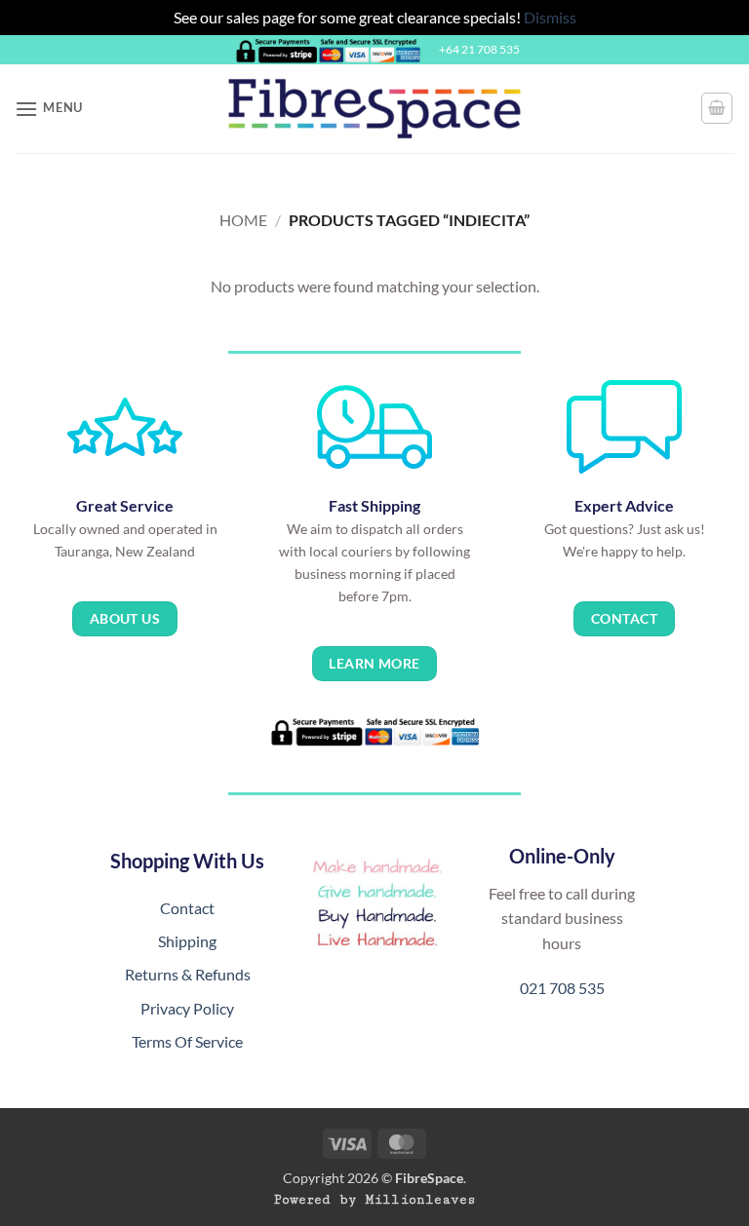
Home (243, 220)
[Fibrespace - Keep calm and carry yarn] (374, 108)
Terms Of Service (187, 1041)
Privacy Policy (187, 1008)
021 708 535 (562, 987)
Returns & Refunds (188, 974)
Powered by (375, 1199)
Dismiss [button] (550, 17)
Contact (187, 908)
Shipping (187, 941)
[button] (49, 109)
